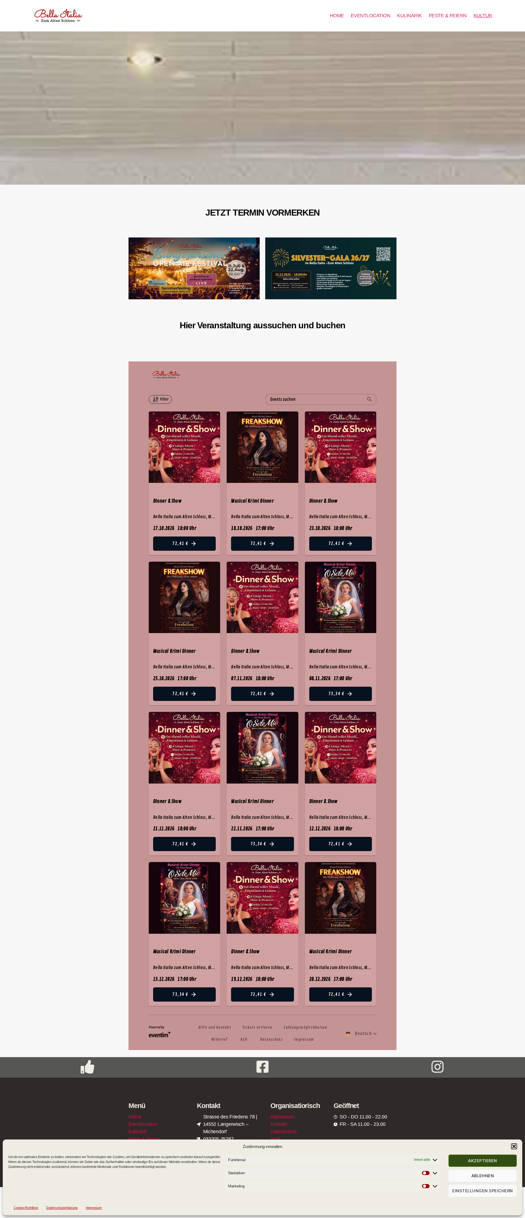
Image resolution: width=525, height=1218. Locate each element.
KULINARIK (409, 15)
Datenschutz (283, 1131)
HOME (337, 15)
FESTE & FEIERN (448, 15)
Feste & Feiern (144, 1139)
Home (135, 1117)
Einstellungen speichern (482, 1190)
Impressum (94, 1208)
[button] (514, 1146)
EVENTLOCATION (370, 15)
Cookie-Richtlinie (26, 1208)
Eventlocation (143, 1124)
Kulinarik (138, 1131)
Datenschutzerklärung (62, 1208)
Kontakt (278, 1124)
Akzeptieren (482, 1160)
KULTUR (483, 15)
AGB (275, 1139)
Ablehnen (482, 1175)
